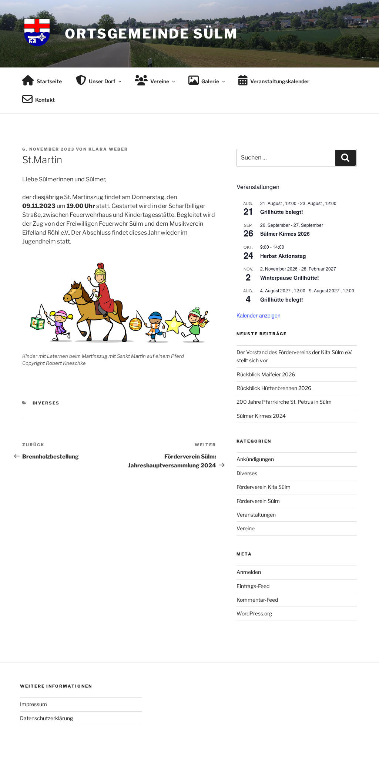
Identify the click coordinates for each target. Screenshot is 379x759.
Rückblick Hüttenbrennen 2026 (274, 388)
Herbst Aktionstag (283, 255)
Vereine (246, 528)
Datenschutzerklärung (46, 718)
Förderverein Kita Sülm (264, 487)
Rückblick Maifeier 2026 (266, 374)
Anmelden (249, 572)
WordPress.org (254, 613)
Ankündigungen (255, 459)
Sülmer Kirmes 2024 (261, 416)
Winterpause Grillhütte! (289, 277)
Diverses (46, 403)
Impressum (33, 704)
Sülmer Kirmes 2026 (285, 233)
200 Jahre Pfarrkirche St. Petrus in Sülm (284, 402)
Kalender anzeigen (259, 315)
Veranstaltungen (256, 514)
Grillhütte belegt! (281, 211)
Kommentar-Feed (257, 600)
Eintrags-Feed (253, 586)
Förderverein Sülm (258, 501)
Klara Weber (108, 149)
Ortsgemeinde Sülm (151, 34)
